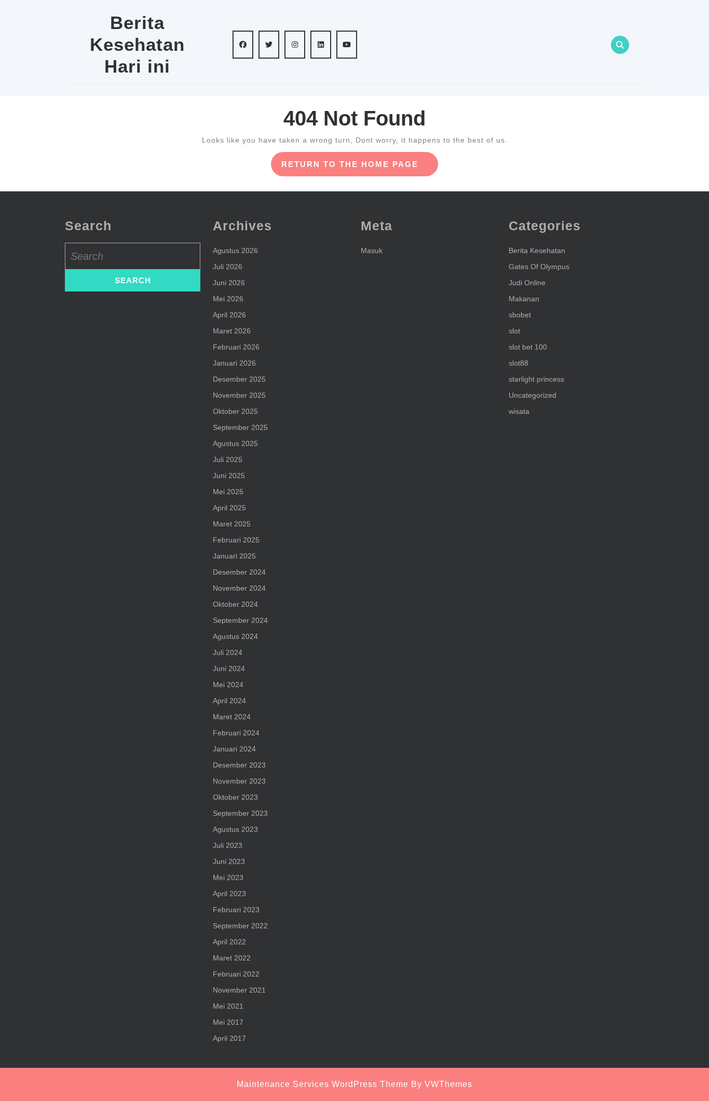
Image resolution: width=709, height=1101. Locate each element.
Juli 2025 (227, 459)
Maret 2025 (232, 524)
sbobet (520, 315)
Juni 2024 (229, 668)
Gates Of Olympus (539, 266)
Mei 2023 (228, 877)
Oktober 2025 (235, 411)
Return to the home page (360, 167)
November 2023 (239, 781)
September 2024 (240, 620)
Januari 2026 (234, 363)
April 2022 (229, 942)
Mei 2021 (228, 1006)
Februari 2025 (236, 540)
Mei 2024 (228, 684)
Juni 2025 (229, 475)
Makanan (524, 299)
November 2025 (239, 395)
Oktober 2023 (235, 797)
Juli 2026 (227, 266)
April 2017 (229, 1038)
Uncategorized (532, 395)
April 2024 (229, 700)
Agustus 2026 (235, 250)
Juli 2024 (227, 652)
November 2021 (239, 990)
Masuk (372, 250)
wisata (519, 411)
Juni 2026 (229, 282)
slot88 (518, 363)
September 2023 (240, 813)
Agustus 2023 (235, 829)
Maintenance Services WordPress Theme (322, 1084)
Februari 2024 (236, 733)
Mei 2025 (228, 491)
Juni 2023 (229, 861)
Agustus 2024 (235, 636)
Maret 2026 (232, 331)
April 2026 (229, 315)
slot (514, 331)
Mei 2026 (228, 299)
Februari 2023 (236, 909)
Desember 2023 (239, 765)
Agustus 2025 (235, 443)
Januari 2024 (234, 749)
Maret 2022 (232, 958)
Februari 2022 (236, 974)
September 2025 (240, 427)
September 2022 (240, 926)
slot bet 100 (528, 347)
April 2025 (229, 508)
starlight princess (536, 379)
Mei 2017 (228, 1022)
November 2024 (239, 588)
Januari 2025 (234, 556)
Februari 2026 (236, 347)
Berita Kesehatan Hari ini (137, 44)
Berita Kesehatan (537, 250)
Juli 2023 (227, 845)
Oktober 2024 (235, 604)
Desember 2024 (239, 572)
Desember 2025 (239, 379)
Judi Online (527, 282)
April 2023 (229, 893)
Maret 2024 (232, 717)
